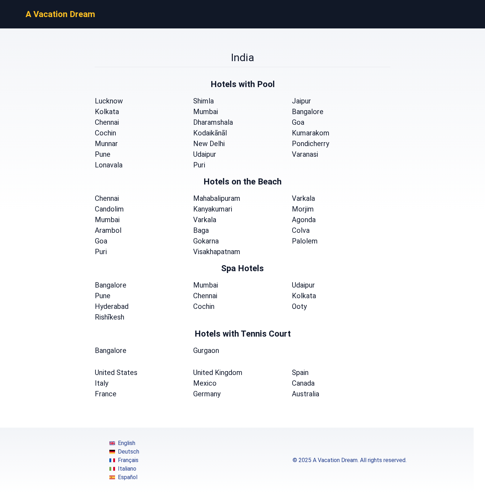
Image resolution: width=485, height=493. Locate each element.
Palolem (305, 241)
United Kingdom (218, 372)
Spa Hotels (242, 268)
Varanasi (305, 154)
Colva (301, 230)
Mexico (205, 383)
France (105, 394)
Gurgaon (206, 350)
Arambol (108, 230)
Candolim (109, 209)
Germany (206, 394)
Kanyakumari (212, 209)
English (126, 443)
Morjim (303, 209)
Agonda (304, 219)
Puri (199, 165)
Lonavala (108, 165)
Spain (300, 372)
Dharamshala (213, 122)
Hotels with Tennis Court (243, 334)
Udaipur (204, 154)
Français (128, 460)
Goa (298, 122)
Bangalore (307, 111)
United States (116, 372)
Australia (305, 394)
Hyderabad (112, 306)
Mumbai (205, 111)
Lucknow (109, 101)
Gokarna (206, 241)
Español (127, 477)
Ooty (299, 306)
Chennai (107, 122)
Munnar (106, 143)
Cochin (105, 133)
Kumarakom (310, 133)
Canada (303, 383)
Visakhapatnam (216, 251)
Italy (101, 383)
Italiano (127, 468)
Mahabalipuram (216, 198)
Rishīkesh (109, 317)
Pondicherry (310, 143)
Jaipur (301, 101)
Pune (102, 154)
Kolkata (107, 111)
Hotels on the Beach (242, 182)
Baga (201, 230)
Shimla (203, 101)
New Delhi (209, 143)
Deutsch (128, 451)
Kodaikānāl (210, 133)
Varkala (303, 198)
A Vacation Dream (60, 14)
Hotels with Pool (243, 84)
